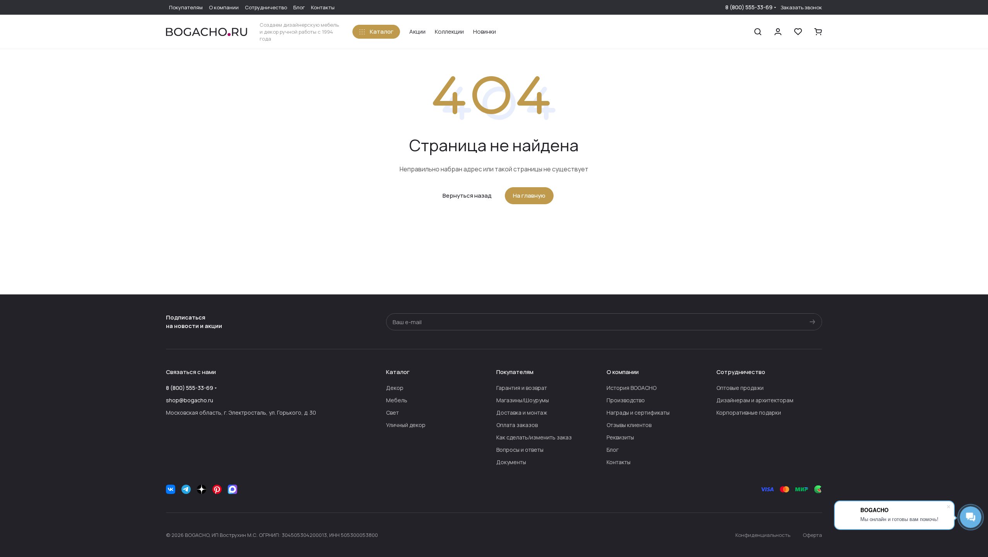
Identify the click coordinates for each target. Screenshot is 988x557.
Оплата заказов (517, 425)
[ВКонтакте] (170, 489)
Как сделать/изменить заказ (534, 437)
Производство (626, 400)
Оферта (812, 534)
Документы (511, 462)
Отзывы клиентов (629, 425)
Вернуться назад (467, 195)
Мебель (396, 400)
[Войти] (778, 32)
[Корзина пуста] (818, 32)
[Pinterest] (217, 489)
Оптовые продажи (740, 387)
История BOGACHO (631, 387)
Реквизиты (620, 437)
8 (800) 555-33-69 (749, 7)
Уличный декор (406, 425)
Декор (394, 387)
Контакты (619, 462)
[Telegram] (186, 489)
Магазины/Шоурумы (522, 400)
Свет (392, 412)
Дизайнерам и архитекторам (754, 400)
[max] (232, 489)
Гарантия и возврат (521, 387)
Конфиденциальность (762, 534)
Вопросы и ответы (520, 449)
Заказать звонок (801, 7)
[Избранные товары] (798, 32)
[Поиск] (758, 32)
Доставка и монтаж (521, 412)
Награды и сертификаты (638, 412)
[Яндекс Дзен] (201, 489)
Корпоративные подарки (748, 412)
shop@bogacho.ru (189, 400)
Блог (613, 449)
